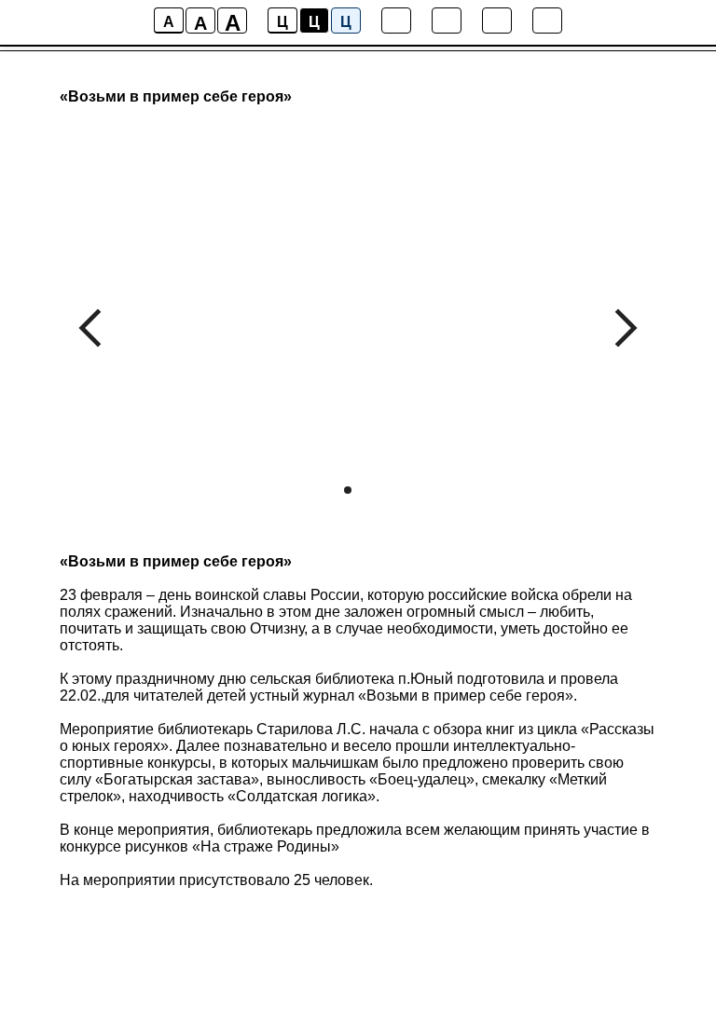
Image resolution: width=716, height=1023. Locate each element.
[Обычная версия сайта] (547, 20)
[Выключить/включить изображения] (396, 20)
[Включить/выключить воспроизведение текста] (446, 20)
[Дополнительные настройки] (497, 20)
